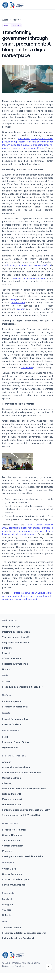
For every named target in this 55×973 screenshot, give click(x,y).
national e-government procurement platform (27, 265)
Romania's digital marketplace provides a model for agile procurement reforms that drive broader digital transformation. (27, 531)
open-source (18, 302)
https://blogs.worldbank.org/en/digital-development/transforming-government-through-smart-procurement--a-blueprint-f (27, 596)
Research (20, 309)
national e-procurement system (29, 278)
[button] (50, 5)
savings (13, 299)
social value (27, 367)
